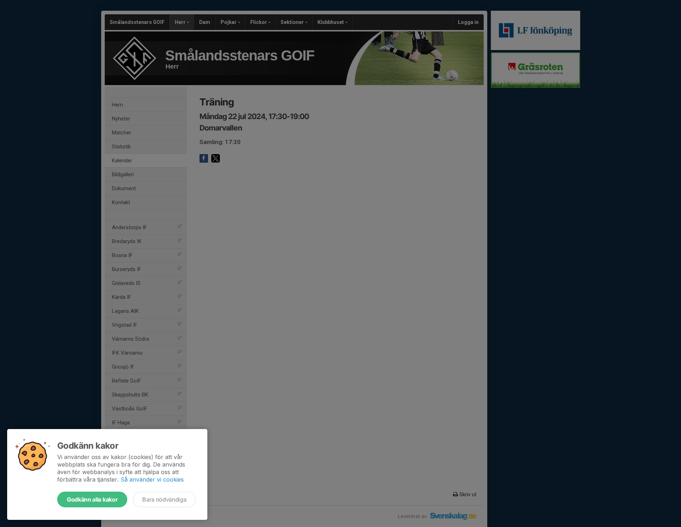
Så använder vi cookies (152, 479)
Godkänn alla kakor (92, 499)
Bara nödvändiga (164, 499)
